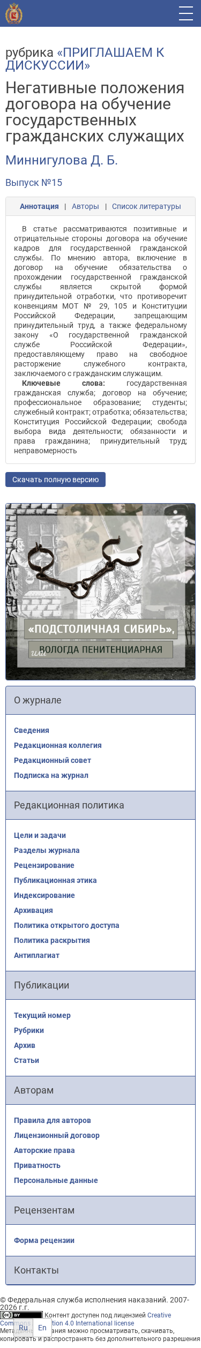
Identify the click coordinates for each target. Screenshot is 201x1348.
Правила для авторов (52, 1120)
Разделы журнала (47, 850)
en (42, 1327)
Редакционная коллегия (58, 745)
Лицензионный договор (57, 1135)
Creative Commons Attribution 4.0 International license (85, 1319)
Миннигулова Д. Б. (61, 160)
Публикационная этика (55, 880)
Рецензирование (44, 865)
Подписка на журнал (51, 775)
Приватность (37, 1165)
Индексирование (44, 895)
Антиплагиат (36, 955)
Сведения (31, 730)
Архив (24, 1045)
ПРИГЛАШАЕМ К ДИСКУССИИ (84, 59)
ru (23, 1327)
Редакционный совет (52, 760)
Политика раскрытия (52, 940)
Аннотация (39, 206)
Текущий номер (42, 1015)
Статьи (26, 1060)
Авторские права (44, 1150)
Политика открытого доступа (67, 925)
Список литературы (146, 206)
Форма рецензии (44, 1240)
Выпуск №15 (33, 182)
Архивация (33, 910)
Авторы (85, 206)
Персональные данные (56, 1180)
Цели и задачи (40, 835)
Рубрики (29, 1030)
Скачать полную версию (55, 479)
